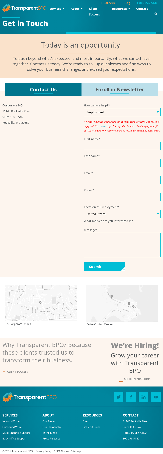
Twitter (118, 397)
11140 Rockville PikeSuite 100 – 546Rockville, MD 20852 (135, 427)
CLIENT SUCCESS (17, 371)
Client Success (94, 11)
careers (102, 126)
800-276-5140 (131, 438)
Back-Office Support (14, 438)
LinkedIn (143, 397)
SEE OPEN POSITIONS (137, 379)
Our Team (49, 421)
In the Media (50, 433)
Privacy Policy (44, 451)
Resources (119, 9)
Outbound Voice (12, 427)
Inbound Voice (11, 421)
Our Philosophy (52, 427)
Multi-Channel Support (16, 433)
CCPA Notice (61, 451)
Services (55, 9)
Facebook (131, 397)
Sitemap (76, 451)
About (75, 9)
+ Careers (108, 3)
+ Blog (125, 3)
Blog (85, 421)
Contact (142, 9)
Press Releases (51, 438)
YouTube (156, 397)
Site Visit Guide (91, 427)
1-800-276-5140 (147, 3)
